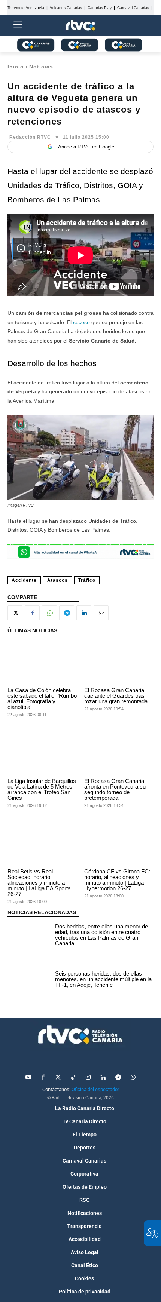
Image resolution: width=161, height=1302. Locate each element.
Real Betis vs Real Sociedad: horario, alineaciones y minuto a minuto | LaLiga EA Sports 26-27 (39, 882)
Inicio (15, 67)
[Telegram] (66, 612)
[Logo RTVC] (80, 25)
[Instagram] (88, 1077)
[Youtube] (28, 1077)
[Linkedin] (83, 612)
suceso (82, 322)
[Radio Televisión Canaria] (80, 1034)
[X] (14, 612)
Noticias (41, 67)
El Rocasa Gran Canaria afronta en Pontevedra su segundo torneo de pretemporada (115, 789)
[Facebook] (32, 612)
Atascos (57, 580)
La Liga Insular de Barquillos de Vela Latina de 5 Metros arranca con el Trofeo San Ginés (41, 789)
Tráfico (86, 580)
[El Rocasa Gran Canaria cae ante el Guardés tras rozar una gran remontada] (119, 663)
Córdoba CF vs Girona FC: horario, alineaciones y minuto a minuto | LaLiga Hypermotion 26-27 (117, 879)
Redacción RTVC (30, 137)
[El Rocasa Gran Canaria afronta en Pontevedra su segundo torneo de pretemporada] (119, 754)
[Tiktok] (73, 1077)
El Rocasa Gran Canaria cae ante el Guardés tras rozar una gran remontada (116, 695)
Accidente (24, 580)
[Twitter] (58, 1077)
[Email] (101, 612)
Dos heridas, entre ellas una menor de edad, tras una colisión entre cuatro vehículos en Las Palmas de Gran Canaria (101, 934)
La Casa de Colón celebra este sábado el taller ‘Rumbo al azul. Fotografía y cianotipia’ (42, 698)
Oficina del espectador (95, 1089)
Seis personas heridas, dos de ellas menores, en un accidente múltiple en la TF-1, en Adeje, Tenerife (103, 979)
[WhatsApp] (49, 612)
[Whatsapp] (133, 1077)
